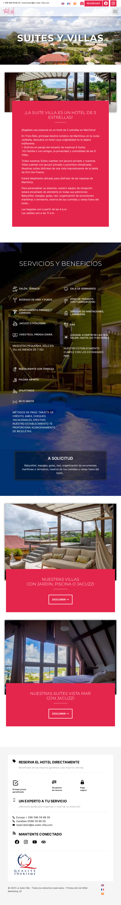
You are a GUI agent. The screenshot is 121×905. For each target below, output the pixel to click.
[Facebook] (106, 3)
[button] (115, 11)
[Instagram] (113, 3)
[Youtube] (34, 842)
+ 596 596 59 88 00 (11, 3)
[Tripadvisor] (43, 842)
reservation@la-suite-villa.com (35, 3)
